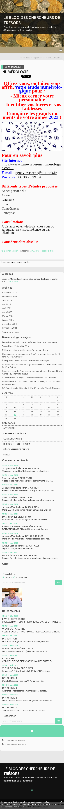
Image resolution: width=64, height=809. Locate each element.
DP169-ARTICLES (34, 536)
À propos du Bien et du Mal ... (15, 360)
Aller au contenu (8, 2)
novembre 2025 (9, 296)
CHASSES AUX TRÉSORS (14, 433)
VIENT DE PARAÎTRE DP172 (28, 526)
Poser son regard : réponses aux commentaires (23, 371)
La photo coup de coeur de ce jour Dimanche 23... (24, 364)
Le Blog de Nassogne (51, 388)
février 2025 (8, 316)
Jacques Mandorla (11, 468)
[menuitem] (26, 58)
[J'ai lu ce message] (61, 802)
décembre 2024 (9, 324)
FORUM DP (8, 658)
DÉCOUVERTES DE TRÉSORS (16, 444)
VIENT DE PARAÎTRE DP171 (17, 668)
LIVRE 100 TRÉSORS (26, 555)
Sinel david (8, 478)
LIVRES (6, 454)
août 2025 (7, 300)
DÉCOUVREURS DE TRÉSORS (16, 449)
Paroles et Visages (40, 360)
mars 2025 (7, 312)
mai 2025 (6, 304)
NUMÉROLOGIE (15, 72)
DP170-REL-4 (9, 678)
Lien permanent (11, 251)
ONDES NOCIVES (55, 58)
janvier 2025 (8, 320)
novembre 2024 (9, 328)
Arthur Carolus (9, 545)
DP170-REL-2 (9, 697)
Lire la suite (13, 281)
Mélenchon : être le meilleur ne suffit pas (20, 350)
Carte (5, 563)
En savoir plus (18, 807)
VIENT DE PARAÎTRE (13, 628)
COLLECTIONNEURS (12, 438)
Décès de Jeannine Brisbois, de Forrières (20, 388)
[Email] (32, 731)
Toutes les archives (10, 332)
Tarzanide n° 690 (10, 346)
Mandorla (7, 555)
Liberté (45, 350)
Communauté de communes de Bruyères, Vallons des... (26, 354)
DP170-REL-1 (9, 707)
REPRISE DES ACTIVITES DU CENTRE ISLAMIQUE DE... (27, 381)
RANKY (5, 526)
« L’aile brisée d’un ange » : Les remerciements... (23, 377)
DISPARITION (32, 468)
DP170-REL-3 (9, 688)
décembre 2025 (9, 292)
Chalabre (52, 377)
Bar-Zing (25, 346)
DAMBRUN (8, 516)
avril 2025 (6, 308)
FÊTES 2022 (25, 58)
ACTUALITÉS (34, 251)
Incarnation (51, 342)
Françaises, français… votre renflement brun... (22, 342)
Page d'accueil (39, 58)
